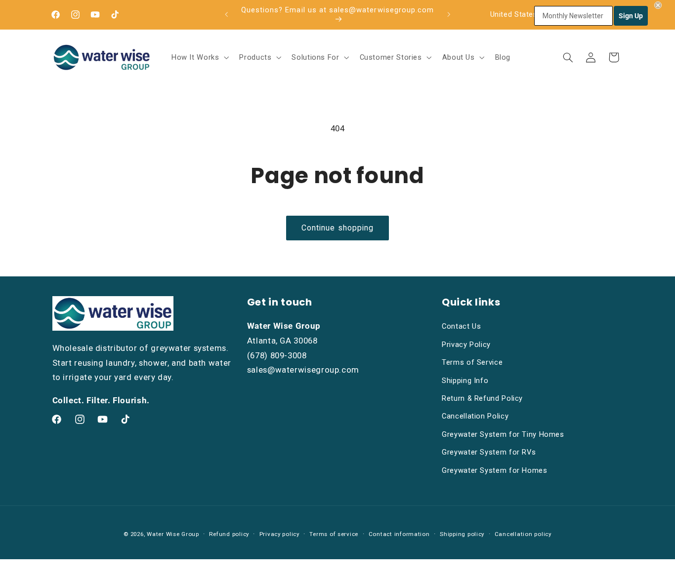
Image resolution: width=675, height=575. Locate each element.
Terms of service (333, 534)
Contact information (399, 534)
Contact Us (461, 326)
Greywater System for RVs (489, 452)
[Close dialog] (658, 5)
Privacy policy (279, 534)
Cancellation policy (523, 534)
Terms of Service (472, 362)
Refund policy (229, 534)
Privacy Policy (466, 344)
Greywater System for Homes (494, 470)
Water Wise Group (173, 534)
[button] (199, 57)
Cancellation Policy (475, 416)
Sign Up (631, 16)
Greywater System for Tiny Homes (503, 434)
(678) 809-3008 (277, 355)
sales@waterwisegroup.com (303, 370)
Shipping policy (462, 534)
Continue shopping (337, 227)
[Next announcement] (449, 14)
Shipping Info (465, 380)
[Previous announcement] (226, 14)
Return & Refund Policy (482, 398)
